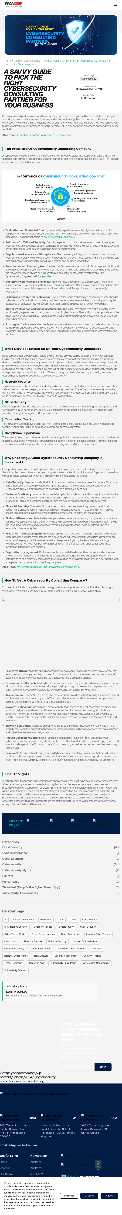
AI (5, 919)
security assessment (66, 956)
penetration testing (41, 948)
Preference (69, 1196)
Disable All (89, 1196)
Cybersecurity (88, 78)
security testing (92, 956)
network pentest (33, 941)
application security (23, 919)
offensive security (14, 948)
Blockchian (46, 919)
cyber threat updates (43, 934)
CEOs (61, 919)
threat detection (13, 963)
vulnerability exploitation (63, 963)
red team (97, 948)
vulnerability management (96, 963)
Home (3, 1162)
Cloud (73, 919)
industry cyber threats (98, 934)
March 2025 (37, 1174)
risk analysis (41, 956)
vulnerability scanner (15, 970)
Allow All (109, 1196)
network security (57, 941)
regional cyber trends (16, 956)
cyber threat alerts (14, 934)
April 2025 (36, 1168)
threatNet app (36, 963)
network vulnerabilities (85, 941)
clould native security (15, 927)
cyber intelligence (43, 927)
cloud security (90, 919)
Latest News (11, 941)
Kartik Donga (16, 992)
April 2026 (36, 1162)
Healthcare (6, 1174)
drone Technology (70, 934)
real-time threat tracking (71, 948)
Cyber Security (88, 927)
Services (5, 1168)
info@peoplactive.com (23, 1145)
